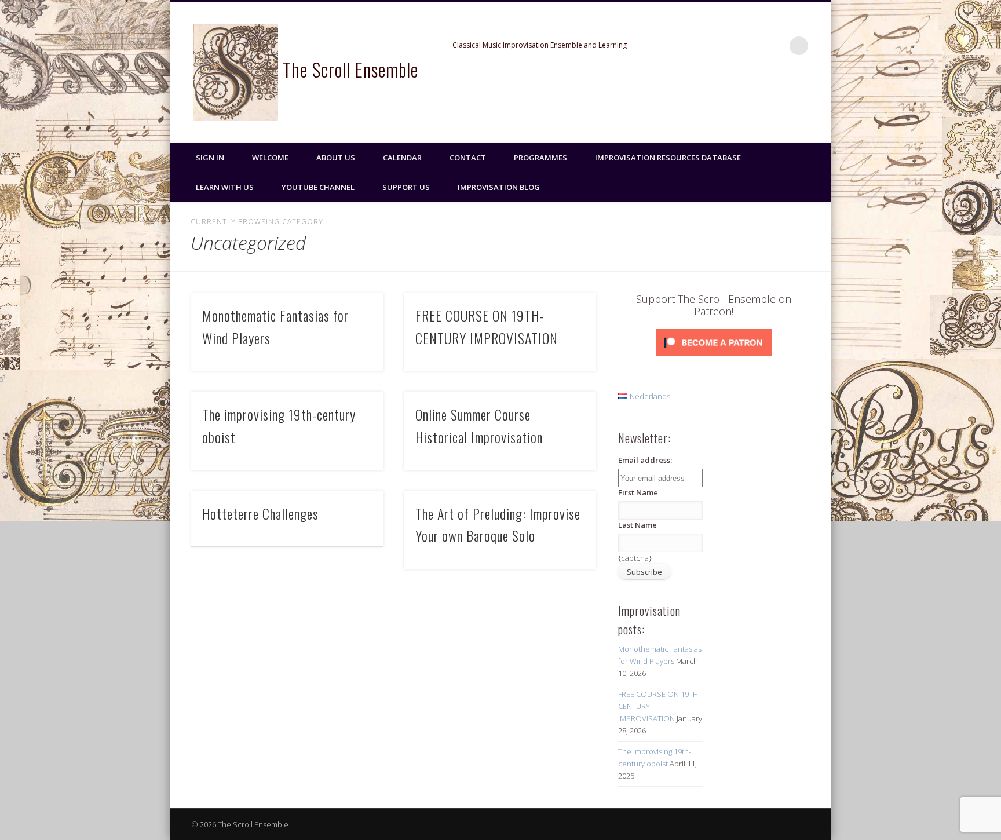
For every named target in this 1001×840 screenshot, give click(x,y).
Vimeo (775, 45)
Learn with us (225, 187)
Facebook (727, 45)
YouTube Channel (318, 187)
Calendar (402, 157)
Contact (468, 157)
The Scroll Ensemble (350, 69)
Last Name (637, 525)
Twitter (751, 45)
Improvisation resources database (668, 157)
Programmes (540, 157)
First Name (638, 492)
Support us (406, 187)
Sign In (210, 157)
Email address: (645, 460)
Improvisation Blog (499, 187)
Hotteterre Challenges (260, 513)
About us (335, 157)
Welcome (270, 157)
